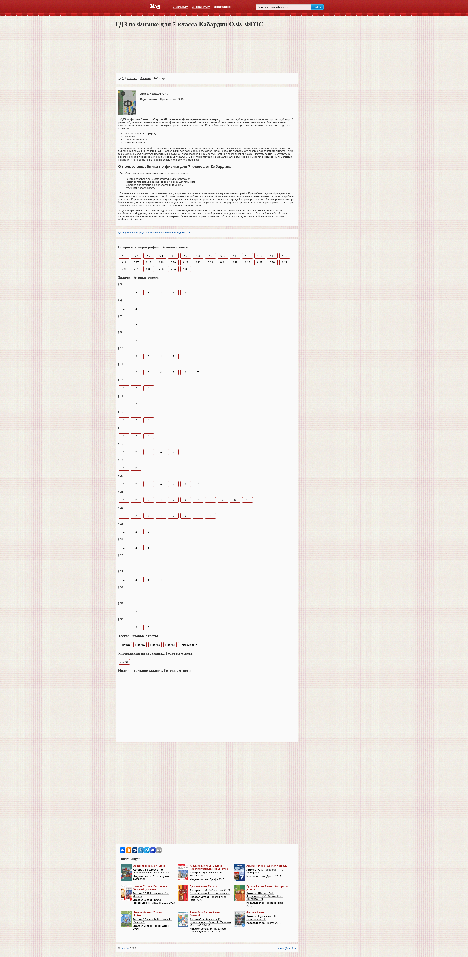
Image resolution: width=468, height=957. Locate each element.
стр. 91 (124, 661)
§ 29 (284, 262)
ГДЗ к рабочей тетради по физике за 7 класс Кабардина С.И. (154, 232)
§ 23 (210, 262)
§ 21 (185, 262)
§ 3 (148, 255)
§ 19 (161, 262)
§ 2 (136, 255)
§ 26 (247, 262)
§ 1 (124, 255)
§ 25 (235, 262)
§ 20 (173, 262)
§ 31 (136, 268)
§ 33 (161, 268)
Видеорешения (222, 6)
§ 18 (148, 262)
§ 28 (272, 262)
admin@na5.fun (286, 948)
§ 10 (222, 255)
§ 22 (198, 262)
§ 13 (259, 255)
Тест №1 (125, 644)
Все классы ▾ (180, 6)
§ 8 (198, 255)
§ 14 (272, 255)
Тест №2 (140, 644)
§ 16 (124, 262)
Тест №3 (155, 644)
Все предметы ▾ (201, 6)
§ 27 (259, 262)
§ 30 (124, 268)
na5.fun (125, 948)
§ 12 (247, 255)
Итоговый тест (188, 644)
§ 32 (148, 268)
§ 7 (186, 255)
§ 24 (222, 262)
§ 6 (173, 255)
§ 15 (284, 255)
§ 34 (173, 268)
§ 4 (161, 255)
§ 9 (210, 255)
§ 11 (235, 255)
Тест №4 (170, 644)
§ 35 (185, 268)
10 (235, 499)
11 (247, 499)
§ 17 (136, 262)
